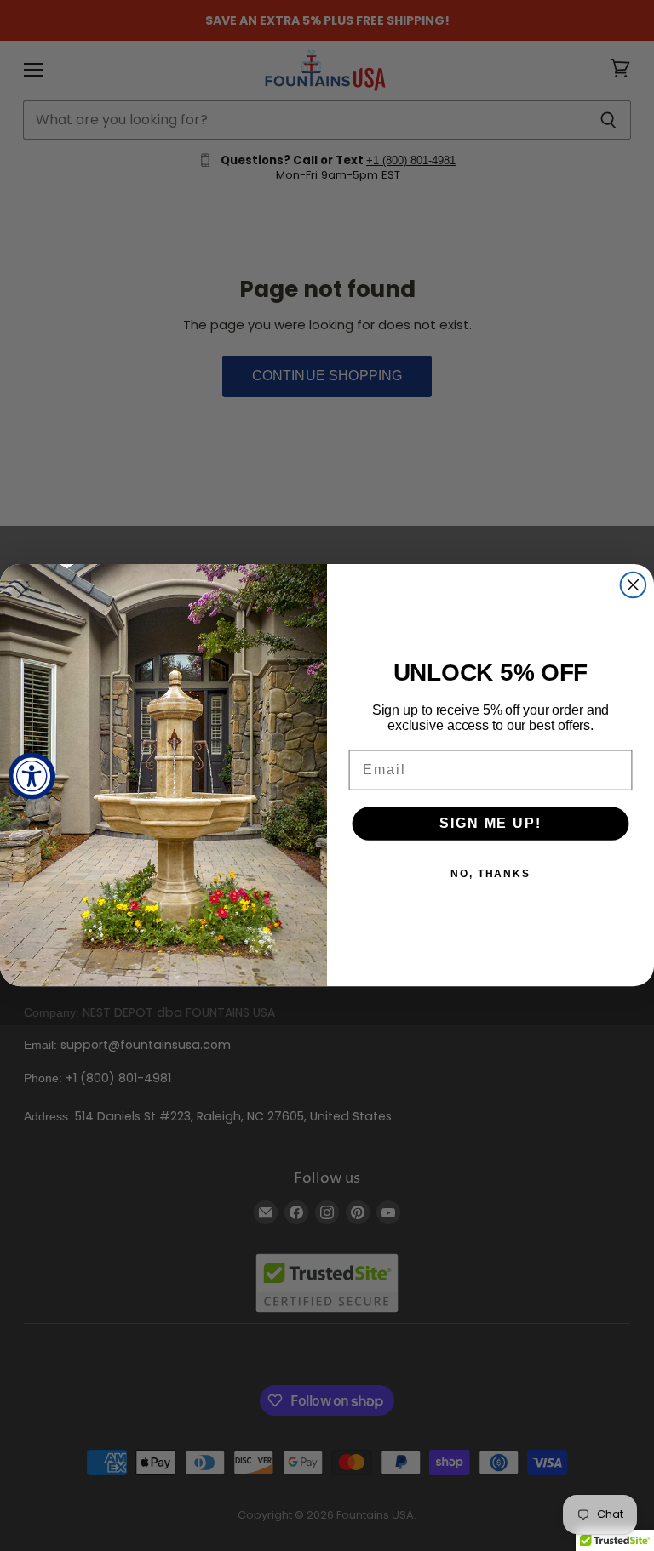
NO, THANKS (490, 875)
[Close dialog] (633, 585)
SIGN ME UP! (490, 824)
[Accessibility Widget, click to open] (32, 775)
